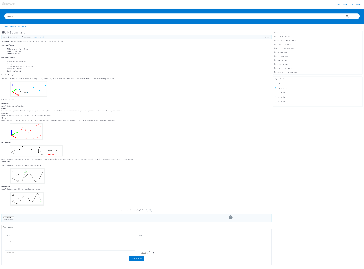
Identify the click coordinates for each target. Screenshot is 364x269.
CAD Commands (22, 26)
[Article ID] (3, 37)
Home (6, 26)
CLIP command (281, 52)
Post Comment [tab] (8, 227)
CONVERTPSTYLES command (286, 72)
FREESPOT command (283, 36)
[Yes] (146, 210)
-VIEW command (282, 56)
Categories (13, 26)
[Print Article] (230, 217)
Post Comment (137, 259)
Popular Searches (280, 79)
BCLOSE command (282, 64)
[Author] (8, 37)
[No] (150, 210)
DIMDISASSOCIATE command (286, 40)
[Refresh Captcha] (152, 253)
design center (282, 88)
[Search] (347, 16)
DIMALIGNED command (284, 68)
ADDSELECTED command (285, 48)
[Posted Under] (34, 37)
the (279, 83)
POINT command (282, 60)
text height (281, 92)
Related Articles (279, 33)
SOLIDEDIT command (283, 44)
